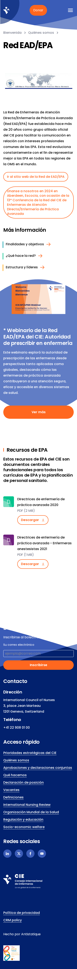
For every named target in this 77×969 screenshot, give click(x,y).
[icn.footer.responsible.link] (38, 953)
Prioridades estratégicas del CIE (29, 752)
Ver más (39, 412)
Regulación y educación (23, 819)
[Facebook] (30, 853)
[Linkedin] (7, 853)
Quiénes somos (41, 32)
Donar (38, 10)
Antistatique (31, 934)
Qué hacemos (15, 775)
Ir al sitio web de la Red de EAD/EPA (35, 176)
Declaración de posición (23, 782)
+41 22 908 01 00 (16, 727)
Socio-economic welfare (24, 827)
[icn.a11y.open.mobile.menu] (70, 10)
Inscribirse (38, 665)
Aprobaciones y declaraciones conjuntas (37, 767)
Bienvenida (12, 32)
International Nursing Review (27, 804)
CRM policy (12, 920)
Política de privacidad (21, 912)
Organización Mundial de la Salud (31, 812)
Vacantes (11, 790)
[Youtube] (42, 853)
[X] (19, 853)
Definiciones (13, 797)
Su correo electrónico (18, 645)
